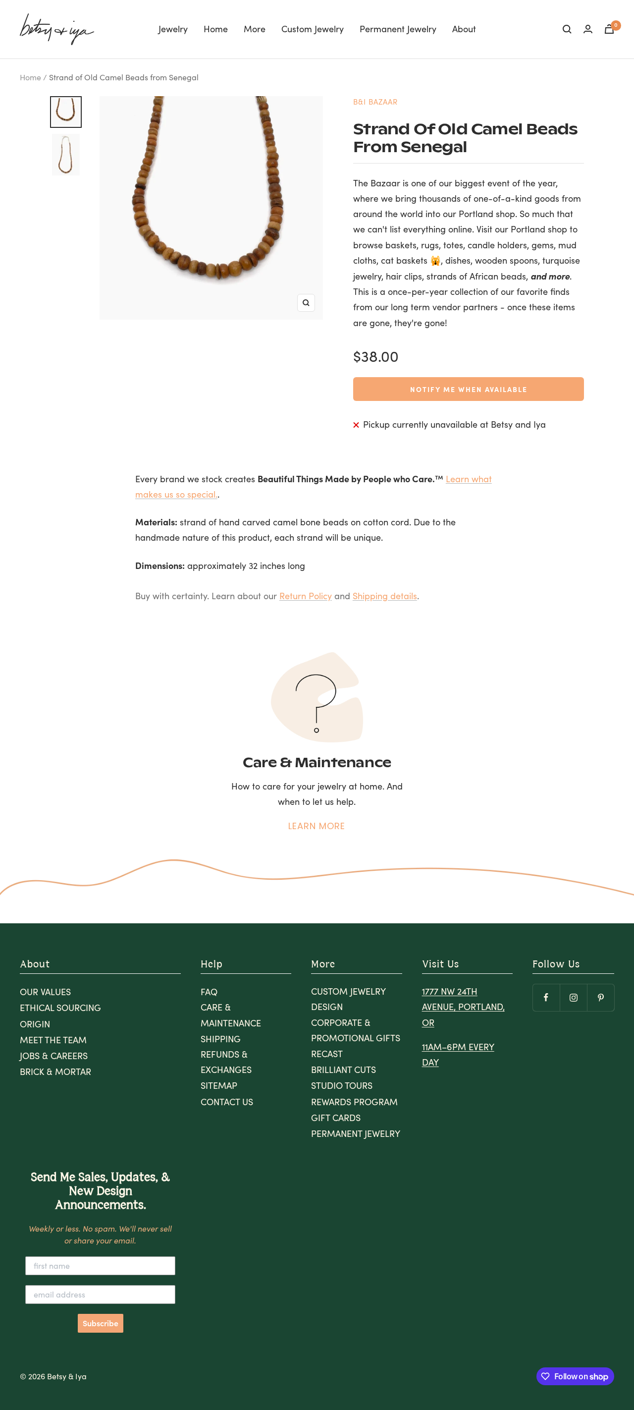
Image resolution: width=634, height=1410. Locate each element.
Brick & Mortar (55, 1071)
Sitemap (219, 1085)
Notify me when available (469, 389)
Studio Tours (341, 1085)
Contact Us (227, 1102)
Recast (327, 1054)
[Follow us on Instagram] (573, 997)
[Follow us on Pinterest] (600, 997)
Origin (35, 1024)
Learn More (316, 826)
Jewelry (173, 29)
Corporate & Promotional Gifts (355, 1030)
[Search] (567, 29)
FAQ (209, 992)
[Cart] (609, 29)
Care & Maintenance (231, 1014)
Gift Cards (336, 1118)
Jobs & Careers (54, 1056)
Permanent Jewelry (398, 29)
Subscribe (100, 1323)
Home (216, 29)
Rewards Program (354, 1102)
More (254, 29)
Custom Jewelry (312, 29)
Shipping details (385, 596)
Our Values (45, 992)
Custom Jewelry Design (348, 999)
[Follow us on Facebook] (546, 997)
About (464, 29)
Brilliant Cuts (343, 1069)
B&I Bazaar (375, 102)
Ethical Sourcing (60, 1008)
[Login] (587, 29)
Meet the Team (53, 1040)
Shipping (221, 1039)
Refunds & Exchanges (226, 1061)
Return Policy (305, 596)
